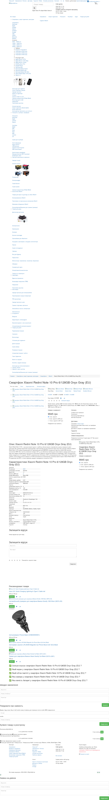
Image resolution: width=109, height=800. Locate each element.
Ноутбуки (70, 16)
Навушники (15, 101)
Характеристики (30, 386)
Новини (34, 765)
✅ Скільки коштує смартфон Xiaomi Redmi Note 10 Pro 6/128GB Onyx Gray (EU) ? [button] (45, 666)
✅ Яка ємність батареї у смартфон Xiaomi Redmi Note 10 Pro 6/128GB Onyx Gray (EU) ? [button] (48, 680)
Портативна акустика (17, 103)
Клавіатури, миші (16, 155)
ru (61, 1)
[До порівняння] (64, 398)
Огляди (34, 766)
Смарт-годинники (53, 16)
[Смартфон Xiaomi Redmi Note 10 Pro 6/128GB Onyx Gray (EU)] (29, 390)
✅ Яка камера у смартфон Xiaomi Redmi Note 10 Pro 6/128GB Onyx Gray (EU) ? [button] (44, 677)
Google (14, 32)
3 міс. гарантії (53, 417)
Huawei (14, 27)
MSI (13, 133)
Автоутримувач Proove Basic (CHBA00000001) (24, 635)
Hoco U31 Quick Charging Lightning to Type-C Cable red (27, 591)
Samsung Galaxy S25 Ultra (22, 72)
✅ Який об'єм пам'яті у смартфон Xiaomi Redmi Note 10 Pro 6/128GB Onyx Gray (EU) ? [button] (47, 673)
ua (63, 1)
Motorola (14, 37)
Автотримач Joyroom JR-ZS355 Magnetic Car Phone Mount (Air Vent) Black (33, 645)
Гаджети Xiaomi (44, 20)
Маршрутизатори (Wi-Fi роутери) (21, 154)
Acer (13, 131)
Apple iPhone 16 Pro (20, 59)
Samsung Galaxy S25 (20, 70)
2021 (24, 469)
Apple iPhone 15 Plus (20, 62)
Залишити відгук (41, 386)
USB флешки (15, 146)
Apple (13, 26)
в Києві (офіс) (80, 423)
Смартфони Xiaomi (14, 751)
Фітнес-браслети (16, 109)
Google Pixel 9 (19, 65)
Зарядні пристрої (16, 92)
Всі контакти (59, 755)
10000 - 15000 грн (17, 43)
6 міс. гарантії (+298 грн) (56, 419)
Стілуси (14, 95)
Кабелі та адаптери (17, 93)
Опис (21, 386)
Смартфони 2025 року (21, 54)
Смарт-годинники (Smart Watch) (17, 753)
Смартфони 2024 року (21, 51)
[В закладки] (60, 398)
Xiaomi (14, 29)
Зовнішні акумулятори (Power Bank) (21, 98)
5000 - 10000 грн (16, 41)
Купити (105, 705)
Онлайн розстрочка (48, 1)
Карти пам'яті (15, 144)
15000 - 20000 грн (17, 45)
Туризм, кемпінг (16, 367)
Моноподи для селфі (17, 100)
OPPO (13, 35)
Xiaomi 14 (18, 75)
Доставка (30, 1)
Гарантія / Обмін (38, 1)
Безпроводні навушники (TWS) (17, 755)
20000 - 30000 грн (17, 46)
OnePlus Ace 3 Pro (20, 64)
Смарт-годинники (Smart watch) (20, 108)
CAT (13, 33)
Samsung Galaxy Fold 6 (21, 69)
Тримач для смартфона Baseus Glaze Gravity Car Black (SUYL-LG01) (31, 656)
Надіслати (73, 564)
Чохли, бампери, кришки (18, 90)
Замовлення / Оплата (21, 1)
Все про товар (14, 386)
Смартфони (43, 16)
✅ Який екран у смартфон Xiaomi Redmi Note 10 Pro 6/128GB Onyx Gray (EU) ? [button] (44, 669)
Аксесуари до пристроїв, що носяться (22, 111)
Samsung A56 (19, 67)
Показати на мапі (84, 754)
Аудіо (76, 16)
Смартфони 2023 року (21, 53)
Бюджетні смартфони (21, 49)
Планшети (62, 16)
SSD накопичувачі (17, 149)
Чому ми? (11, 1)
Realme (14, 38)
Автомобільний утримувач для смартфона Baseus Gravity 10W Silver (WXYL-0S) (35, 601)
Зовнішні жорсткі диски (18, 147)
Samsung (14, 24)
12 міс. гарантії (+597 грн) (56, 421)
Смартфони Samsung (14, 750)
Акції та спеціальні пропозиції (40, 761)
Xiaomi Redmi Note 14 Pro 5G (23, 73)
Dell (13, 128)
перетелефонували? (81, 1)
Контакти (56, 1)
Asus (13, 130)
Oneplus (14, 30)
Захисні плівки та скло (18, 96)
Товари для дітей (84, 16)
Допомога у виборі (37, 763)
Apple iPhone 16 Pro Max (21, 61)
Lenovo (14, 120)
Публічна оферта (36, 755)
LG (13, 136)
